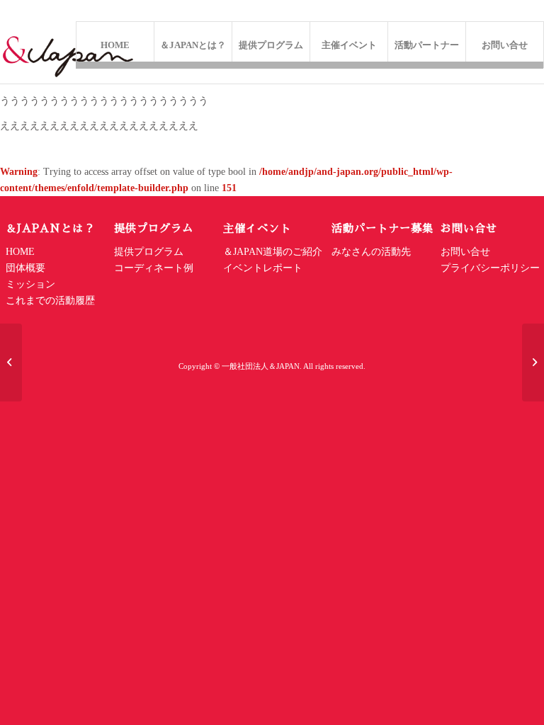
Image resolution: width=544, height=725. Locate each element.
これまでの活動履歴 (50, 300)
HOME (20, 251)
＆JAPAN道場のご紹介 (272, 251)
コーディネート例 (153, 268)
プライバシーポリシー (490, 268)
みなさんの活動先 (371, 251)
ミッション (30, 284)
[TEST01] (11, 362)
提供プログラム (148, 251)
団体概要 (25, 268)
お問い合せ (467, 251)
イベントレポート (262, 268)
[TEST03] (533, 362)
